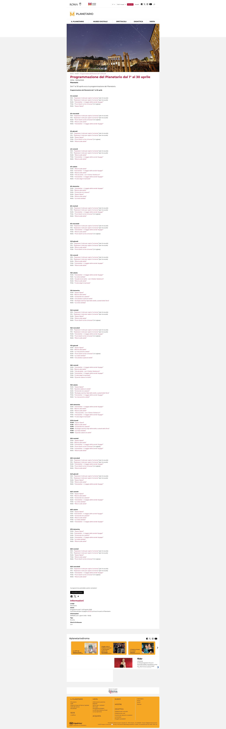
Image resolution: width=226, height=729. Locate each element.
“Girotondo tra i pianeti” (82, 192)
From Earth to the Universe (84, 104)
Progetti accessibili (120, 719)
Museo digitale (100, 22)
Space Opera (79, 106)
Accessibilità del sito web (145, 724)
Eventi (77, 73)
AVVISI (90, 611)
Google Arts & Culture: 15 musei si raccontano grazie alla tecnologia (106, 649)
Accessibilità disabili (98, 708)
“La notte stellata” (80, 198)
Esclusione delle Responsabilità (126, 724)
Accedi (137, 4)
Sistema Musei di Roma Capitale (79, 705)
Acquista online (77, 592)
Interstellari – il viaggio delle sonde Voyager (89, 102)
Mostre (118, 704)
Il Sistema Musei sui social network (135, 651)
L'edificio (73, 715)
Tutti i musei (120, 4)
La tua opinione (97, 711)
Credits (136, 724)
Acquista (130, 4)
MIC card (95, 707)
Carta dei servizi (75, 707)
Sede (72, 713)
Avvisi (138, 702)
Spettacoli (121, 22)
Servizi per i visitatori (99, 705)
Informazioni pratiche (99, 702)
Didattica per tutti (120, 713)
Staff (71, 703)
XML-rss (155, 724)
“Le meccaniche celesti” (82, 351)
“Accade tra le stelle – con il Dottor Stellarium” (89, 279)
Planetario (84, 13)
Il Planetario (77, 22)
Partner (139, 704)
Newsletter (73, 708)
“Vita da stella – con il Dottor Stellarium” (87, 174)
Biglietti (95, 703)
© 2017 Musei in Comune (104, 724)
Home (72, 73)
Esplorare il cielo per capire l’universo (86, 98)
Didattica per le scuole (121, 711)
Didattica (138, 22)
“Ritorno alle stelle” (81, 122)
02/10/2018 (147, 664)
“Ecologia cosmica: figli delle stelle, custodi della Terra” (92, 300)
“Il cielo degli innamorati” (82, 179)
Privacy (115, 724)
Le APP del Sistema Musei (77, 651)
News (138, 700)
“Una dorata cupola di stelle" (84, 298)
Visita (152, 22)
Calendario (140, 699)
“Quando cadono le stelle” (83, 377)
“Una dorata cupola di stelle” (84, 357)
